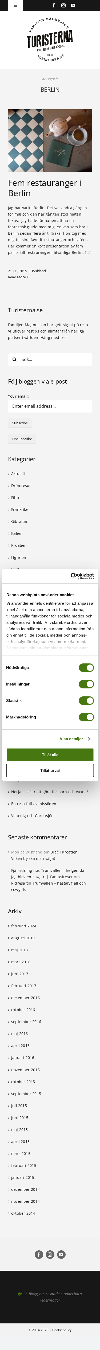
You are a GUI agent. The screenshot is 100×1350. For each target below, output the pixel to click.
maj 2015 (19, 1129)
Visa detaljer (71, 739)
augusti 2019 (23, 937)
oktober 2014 (23, 1213)
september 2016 (26, 1021)
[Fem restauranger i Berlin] (50, 140)
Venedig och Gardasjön (32, 815)
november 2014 (25, 1201)
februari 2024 (23, 925)
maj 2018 (19, 949)
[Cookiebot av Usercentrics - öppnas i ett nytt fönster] (71, 576)
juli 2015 (19, 1105)
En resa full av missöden (33, 803)
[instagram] (63, 5)
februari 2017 (23, 985)
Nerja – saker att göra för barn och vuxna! (49, 791)
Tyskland (38, 270)
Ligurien (18, 557)
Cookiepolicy (62, 1330)
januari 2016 (22, 1057)
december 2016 (25, 997)
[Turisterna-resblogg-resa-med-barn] (50, 16)
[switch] (86, 684)
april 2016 (20, 1045)
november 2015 (25, 1069)
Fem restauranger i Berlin (44, 187)
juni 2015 (19, 1117)
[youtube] (73, 5)
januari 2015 (22, 1177)
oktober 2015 (23, 1081)
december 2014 (25, 1189)
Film (15, 497)
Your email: (18, 396)
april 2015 (20, 1141)
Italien (17, 533)
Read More (17, 277)
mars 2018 (20, 961)
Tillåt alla (50, 754)
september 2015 (26, 1093)
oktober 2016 (23, 1009)
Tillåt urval (50, 770)
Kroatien (19, 545)
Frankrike (19, 509)
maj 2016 (19, 1033)
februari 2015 (23, 1165)
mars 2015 (20, 1153)
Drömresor (21, 485)
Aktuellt (18, 473)
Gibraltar (19, 521)
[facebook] (54, 5)
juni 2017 (19, 973)
